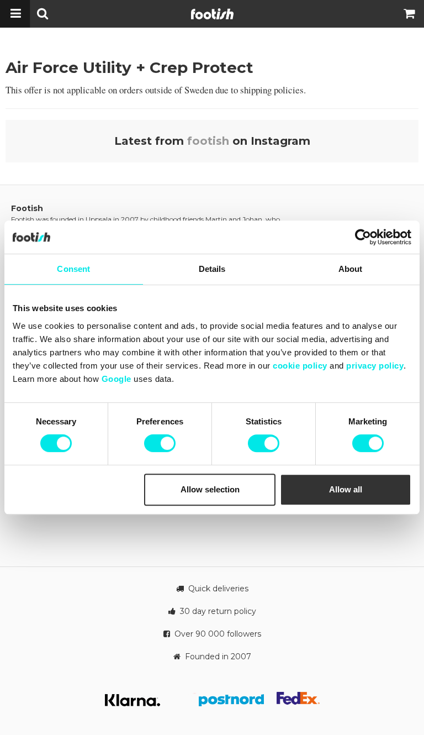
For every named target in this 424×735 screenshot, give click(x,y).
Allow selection (210, 489)
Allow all (345, 489)
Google (116, 379)
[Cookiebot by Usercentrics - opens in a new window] (363, 237)
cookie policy (300, 365)
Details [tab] (212, 269)
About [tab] (350, 269)
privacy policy (375, 365)
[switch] (160, 443)
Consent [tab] (73, 269)
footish (208, 141)
